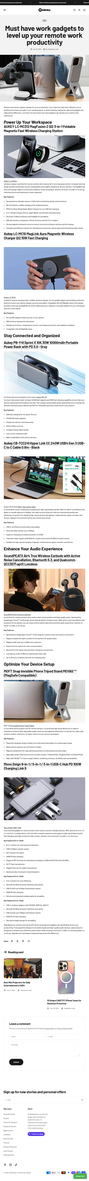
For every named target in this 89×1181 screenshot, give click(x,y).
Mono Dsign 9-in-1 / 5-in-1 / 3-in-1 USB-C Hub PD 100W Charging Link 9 (42, 766)
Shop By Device (9, 1114)
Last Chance (8, 1151)
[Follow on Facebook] (4, 1164)
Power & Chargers (10, 1122)
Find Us (6, 1143)
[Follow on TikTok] (16, 1164)
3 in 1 (44, 20)
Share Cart (80, 1176)
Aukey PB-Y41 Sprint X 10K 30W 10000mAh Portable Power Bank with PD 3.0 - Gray (41, 344)
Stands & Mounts (9, 1126)
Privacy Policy (49, 1028)
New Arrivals (8, 1139)
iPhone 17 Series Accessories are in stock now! (32, 2)
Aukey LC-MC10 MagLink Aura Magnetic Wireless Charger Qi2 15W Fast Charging (39, 236)
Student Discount (10, 1147)
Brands (6, 1118)
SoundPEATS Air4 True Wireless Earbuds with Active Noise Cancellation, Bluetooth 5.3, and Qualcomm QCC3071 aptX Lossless (42, 560)
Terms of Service (62, 1028)
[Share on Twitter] (17, 941)
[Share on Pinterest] (23, 941)
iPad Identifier (8, 1155)
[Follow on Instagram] (10, 1164)
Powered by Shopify (24, 1173)
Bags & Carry (8, 1130)
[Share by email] (29, 941)
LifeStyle (6, 1134)
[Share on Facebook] (12, 941)
